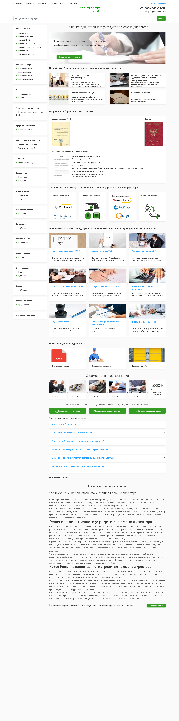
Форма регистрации (24, 158)
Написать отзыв (156, 606)
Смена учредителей (26, 54)
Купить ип (22, 276)
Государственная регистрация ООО (29, 113)
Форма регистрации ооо (28, 163)
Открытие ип (23, 199)
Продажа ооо (23, 305)
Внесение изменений (24, 29)
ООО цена (22, 228)
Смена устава (23, 33)
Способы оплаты (56, 3)
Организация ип (24, 94)
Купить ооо (22, 272)
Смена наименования (27, 44)
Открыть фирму (22, 191)
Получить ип (23, 243)
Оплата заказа (157, 3)
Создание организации (25, 315)
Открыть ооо (23, 195)
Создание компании (24, 209)
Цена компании (22, 224)
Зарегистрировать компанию (28, 140)
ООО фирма (23, 290)
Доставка (42, 3)
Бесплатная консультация (69, 411)
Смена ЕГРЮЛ (24, 51)
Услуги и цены (72, 3)
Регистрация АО (25, 76)
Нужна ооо (22, 257)
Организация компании (25, 90)
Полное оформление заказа (149, 411)
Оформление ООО (25, 130)
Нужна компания (23, 253)
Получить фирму (23, 239)
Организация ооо (25, 98)
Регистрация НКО (25, 79)
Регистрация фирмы (24, 65)
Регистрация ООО (25, 69)
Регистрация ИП (24, 72)
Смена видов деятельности (29, 47)
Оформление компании (25, 126)
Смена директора (25, 36)
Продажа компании (24, 301)
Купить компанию (23, 268)
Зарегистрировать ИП (27, 148)
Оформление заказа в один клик (108, 411)
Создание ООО (24, 213)
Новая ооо (22, 177)
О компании (17, 3)
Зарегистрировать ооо (27, 144)
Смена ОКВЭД (24, 40)
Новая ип (22, 181)
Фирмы (19, 286)
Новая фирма (21, 173)
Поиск (161, 18)
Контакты (30, 3)
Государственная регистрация (28, 108)
